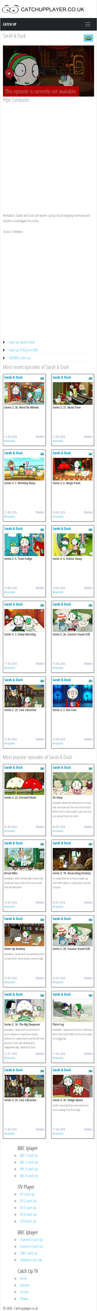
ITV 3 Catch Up (28, 1207)
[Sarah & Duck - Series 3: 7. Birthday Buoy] (24, 468)
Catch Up (9, 24)
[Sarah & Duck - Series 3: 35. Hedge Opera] (73, 1085)
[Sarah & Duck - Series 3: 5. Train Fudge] (24, 544)
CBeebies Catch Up (31, 1259)
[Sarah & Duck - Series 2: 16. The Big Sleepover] (24, 1010)
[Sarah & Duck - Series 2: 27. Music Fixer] (73, 393)
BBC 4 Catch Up (29, 1175)
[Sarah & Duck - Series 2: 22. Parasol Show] (24, 783)
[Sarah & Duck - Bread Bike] (24, 858)
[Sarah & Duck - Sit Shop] (73, 783)
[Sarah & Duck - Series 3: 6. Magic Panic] (73, 468)
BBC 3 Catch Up (29, 1168)
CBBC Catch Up (28, 1253)
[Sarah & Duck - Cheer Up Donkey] (24, 934)
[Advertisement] (48, 153)
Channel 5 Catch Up (31, 1246)
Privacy (24, 1298)
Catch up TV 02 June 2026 (23, 350)
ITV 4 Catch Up (28, 1214)
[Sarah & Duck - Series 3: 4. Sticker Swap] (73, 544)
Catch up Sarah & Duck (22, 342)
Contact (24, 1291)
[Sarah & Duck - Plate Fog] (73, 1010)
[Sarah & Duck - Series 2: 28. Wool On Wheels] (24, 393)
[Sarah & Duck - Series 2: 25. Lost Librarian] (24, 695)
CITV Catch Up (28, 1221)
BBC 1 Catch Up (29, 1155)
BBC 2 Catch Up (29, 1162)
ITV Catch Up (27, 1194)
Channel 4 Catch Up (31, 1239)
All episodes (9, 441)
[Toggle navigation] (87, 24)
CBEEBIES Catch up (19, 357)
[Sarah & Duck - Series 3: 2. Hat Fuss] (73, 695)
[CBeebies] (88, 37)
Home (23, 1278)
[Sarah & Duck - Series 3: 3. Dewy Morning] (24, 619)
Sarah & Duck (14, 35)
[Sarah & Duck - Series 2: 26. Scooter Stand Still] (73, 619)
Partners (25, 1285)
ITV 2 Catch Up (28, 1200)
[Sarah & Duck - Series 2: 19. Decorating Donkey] (73, 858)
